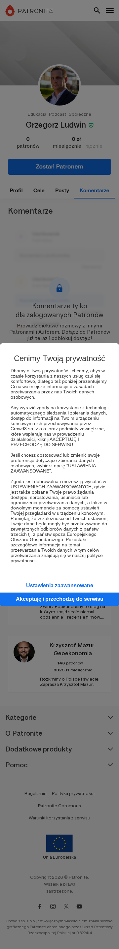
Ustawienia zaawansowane (59, 585)
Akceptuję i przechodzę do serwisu (59, 599)
